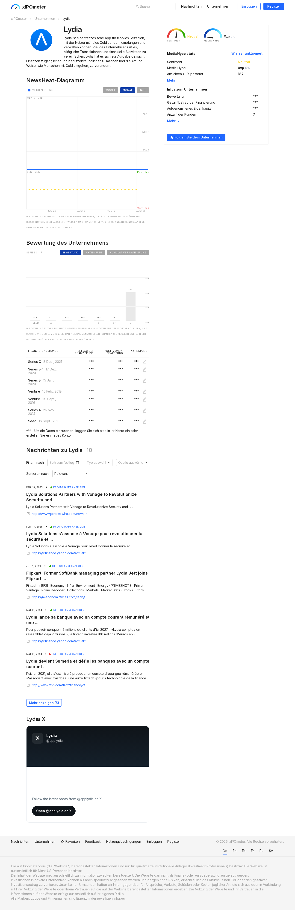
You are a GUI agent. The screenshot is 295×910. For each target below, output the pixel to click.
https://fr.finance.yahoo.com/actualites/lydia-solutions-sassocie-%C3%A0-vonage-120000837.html (61, 553)
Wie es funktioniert (247, 53)
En (234, 851)
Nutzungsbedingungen (123, 841)
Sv (271, 851)
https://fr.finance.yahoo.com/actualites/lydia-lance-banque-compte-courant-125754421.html (61, 641)
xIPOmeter (34, 7)
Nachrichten (191, 6)
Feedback (93, 841)
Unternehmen (218, 6)
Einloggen (249, 6)
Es (243, 851)
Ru (261, 851)
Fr (252, 851)
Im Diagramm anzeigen (69, 487)
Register (273, 6)
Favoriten (72, 841)
